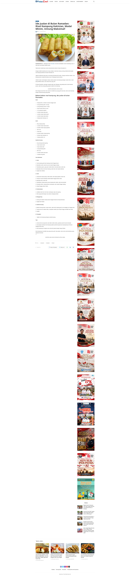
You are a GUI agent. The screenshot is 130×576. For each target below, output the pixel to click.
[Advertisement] (65, 11)
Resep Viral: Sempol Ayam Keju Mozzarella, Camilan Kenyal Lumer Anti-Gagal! (56, 556)
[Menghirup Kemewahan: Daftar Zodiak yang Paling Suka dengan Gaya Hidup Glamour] (79, 524)
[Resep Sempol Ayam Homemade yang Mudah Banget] (72, 548)
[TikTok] (69, 567)
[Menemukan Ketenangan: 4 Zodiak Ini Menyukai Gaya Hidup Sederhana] (79, 518)
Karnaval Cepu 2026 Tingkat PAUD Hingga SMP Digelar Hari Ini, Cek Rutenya (88, 512)
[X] (63, 567)
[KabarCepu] (42, 1)
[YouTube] (67, 567)
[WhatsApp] (67, 247)
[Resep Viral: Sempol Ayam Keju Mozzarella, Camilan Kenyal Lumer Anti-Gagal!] (57, 548)
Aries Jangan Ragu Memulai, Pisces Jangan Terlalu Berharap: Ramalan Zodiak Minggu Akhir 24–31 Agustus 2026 (88, 530)
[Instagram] (65, 567)
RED (37, 31)
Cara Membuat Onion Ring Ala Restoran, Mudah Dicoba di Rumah (87, 556)
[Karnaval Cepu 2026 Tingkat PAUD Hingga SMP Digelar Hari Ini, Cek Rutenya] (79, 513)
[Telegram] (73, 247)
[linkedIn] (70, 247)
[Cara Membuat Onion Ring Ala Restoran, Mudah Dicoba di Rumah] (88, 548)
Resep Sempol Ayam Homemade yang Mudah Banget (71, 556)
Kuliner (37, 21)
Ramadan (53, 63)
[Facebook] (61, 567)
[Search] (93, 1)
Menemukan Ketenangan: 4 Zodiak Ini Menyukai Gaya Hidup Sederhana (88, 517)
